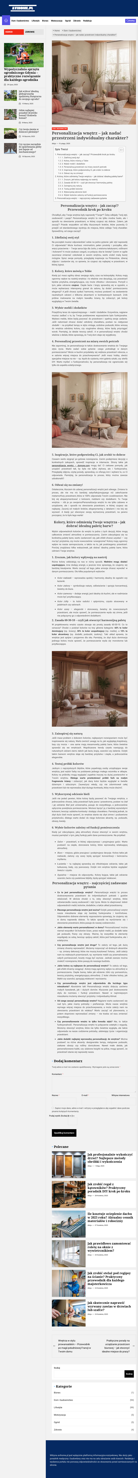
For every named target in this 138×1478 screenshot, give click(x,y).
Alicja (54, 143)
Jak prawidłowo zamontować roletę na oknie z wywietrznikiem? (109, 1246)
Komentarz (57, 1074)
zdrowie (29, 32)
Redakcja (87, 20)
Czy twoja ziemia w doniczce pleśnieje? (29, 130)
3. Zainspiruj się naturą (72, 185)
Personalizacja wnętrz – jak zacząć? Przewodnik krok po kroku (86, 154)
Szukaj (57, 1367)
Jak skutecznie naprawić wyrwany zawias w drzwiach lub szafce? (109, 1306)
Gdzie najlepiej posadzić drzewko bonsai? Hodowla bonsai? (28, 114)
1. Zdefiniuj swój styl (71, 157)
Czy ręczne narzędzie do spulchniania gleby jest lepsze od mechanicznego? (30, 148)
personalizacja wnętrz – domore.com (71, 465)
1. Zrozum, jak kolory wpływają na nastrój (79, 179)
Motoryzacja (56, 20)
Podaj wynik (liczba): (58, 1115)
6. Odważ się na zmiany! (72, 173)
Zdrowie (77, 20)
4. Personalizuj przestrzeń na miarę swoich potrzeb (84, 167)
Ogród (68, 20)
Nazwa (56, 1095)
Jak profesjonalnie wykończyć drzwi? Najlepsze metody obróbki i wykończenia (110, 1158)
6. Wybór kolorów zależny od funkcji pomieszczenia (84, 195)
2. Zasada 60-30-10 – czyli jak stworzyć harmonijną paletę (87, 182)
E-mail (85, 1095)
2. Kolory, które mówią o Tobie (75, 160)
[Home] (6, 21)
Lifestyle (35, 20)
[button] (120, 150)
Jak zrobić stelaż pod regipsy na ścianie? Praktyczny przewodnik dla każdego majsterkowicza (109, 1278)
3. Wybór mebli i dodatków (73, 163)
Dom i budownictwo (20, 20)
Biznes (45, 20)
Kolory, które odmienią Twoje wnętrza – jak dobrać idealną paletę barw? (90, 176)
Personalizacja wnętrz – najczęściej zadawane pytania (82, 198)
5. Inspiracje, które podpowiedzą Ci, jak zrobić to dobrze (86, 170)
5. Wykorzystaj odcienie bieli (74, 192)
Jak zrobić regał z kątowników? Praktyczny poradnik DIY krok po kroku (109, 1187)
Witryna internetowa (121, 1095)
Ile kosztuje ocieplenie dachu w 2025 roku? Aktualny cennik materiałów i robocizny (110, 1217)
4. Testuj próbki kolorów (72, 188)
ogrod (9, 32)
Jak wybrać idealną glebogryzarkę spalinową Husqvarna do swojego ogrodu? (30, 95)
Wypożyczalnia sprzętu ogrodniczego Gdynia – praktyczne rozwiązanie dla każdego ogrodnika (22, 74)
